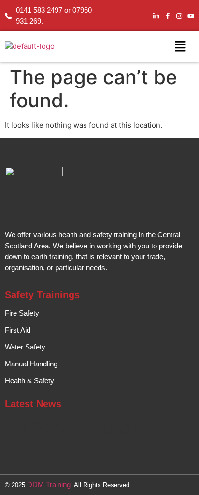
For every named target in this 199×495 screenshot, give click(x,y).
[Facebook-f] (167, 16)
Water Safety (25, 347)
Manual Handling (31, 364)
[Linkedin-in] (156, 16)
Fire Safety (22, 313)
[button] (180, 46)
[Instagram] (179, 16)
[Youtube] (190, 16)
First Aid (17, 330)
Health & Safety (29, 381)
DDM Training (49, 484)
